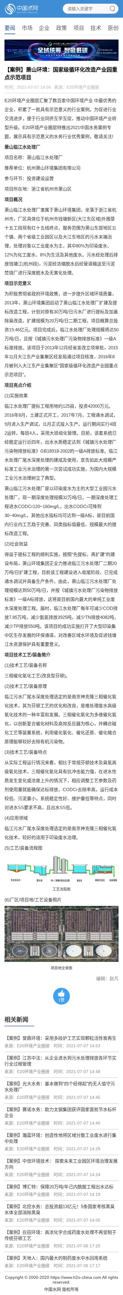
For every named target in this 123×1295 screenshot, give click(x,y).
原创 (113, 28)
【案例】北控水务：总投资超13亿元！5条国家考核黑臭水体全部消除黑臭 (59, 1209)
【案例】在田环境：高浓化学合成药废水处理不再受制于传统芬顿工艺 (60, 1235)
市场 (27, 28)
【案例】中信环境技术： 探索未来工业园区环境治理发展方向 (61, 1163)
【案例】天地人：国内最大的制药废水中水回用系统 (55, 1258)
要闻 (9, 28)
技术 (95, 28)
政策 (61, 28)
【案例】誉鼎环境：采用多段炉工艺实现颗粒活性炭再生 (60, 1038)
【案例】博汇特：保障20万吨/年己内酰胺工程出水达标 (58, 1186)
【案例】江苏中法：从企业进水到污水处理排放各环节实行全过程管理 (60, 1060)
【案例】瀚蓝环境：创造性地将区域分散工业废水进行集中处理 (60, 1138)
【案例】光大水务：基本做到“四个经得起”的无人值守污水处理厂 (59, 1086)
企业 (44, 28)
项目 (78, 28)
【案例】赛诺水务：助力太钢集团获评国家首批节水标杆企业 (60, 1112)
